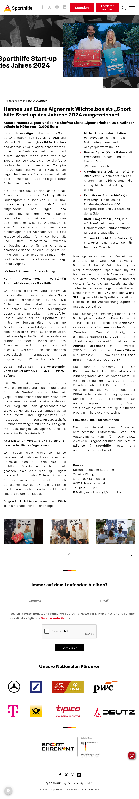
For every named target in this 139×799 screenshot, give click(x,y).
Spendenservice (90, 789)
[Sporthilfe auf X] (49, 7)
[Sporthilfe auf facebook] (42, 7)
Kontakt (44, 789)
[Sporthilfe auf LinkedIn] (64, 7)
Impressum (57, 789)
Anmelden (70, 648)
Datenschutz (72, 789)
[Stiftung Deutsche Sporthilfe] (19, 7)
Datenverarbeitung (55, 618)
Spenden (82, 8)
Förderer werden (107, 7)
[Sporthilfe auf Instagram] (57, 7)
